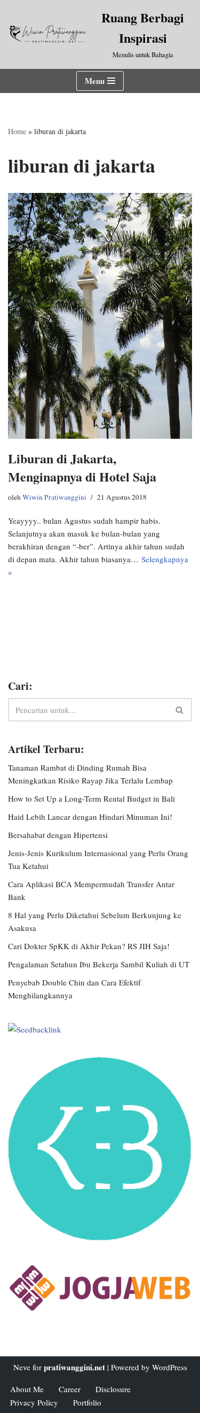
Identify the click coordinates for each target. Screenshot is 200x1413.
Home (17, 131)
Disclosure (113, 1389)
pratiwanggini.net (74, 1367)
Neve (21, 1367)
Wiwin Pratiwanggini (54, 497)
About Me (27, 1389)
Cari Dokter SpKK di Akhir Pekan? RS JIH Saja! (89, 946)
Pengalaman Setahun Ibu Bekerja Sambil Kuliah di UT (98, 964)
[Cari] (180, 709)
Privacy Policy (34, 1402)
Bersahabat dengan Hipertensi (58, 834)
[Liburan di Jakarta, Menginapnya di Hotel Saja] (100, 316)
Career (70, 1389)
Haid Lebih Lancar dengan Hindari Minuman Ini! (90, 816)
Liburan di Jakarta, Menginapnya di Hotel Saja (82, 467)
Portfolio (87, 1402)
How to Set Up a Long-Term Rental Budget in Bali (91, 798)
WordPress (169, 1367)
